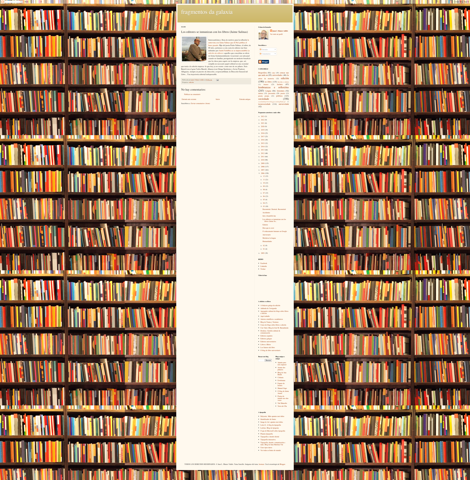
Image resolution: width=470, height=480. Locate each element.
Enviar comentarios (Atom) (200, 103)
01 (264, 249)
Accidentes (266, 212)
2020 (263, 126)
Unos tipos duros (266, 447)
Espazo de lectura (281, 384)
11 (264, 179)
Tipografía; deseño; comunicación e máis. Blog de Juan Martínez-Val (272, 443)
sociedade (263, 98)
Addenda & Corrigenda (268, 308)
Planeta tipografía (266, 434)
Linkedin (263, 266)
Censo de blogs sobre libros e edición (273, 325)
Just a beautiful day (269, 216)
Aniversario (267, 235)
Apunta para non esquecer (282, 363)
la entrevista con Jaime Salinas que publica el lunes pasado (228, 42)
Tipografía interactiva (268, 439)
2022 (263, 120)
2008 (263, 166)
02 (264, 245)
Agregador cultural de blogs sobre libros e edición (274, 312)
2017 (263, 136)
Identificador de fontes (268, 419)
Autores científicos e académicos (271, 319)
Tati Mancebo (282, 403)
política (279, 95)
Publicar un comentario (192, 94)
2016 (263, 140)
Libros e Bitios (265, 344)
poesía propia (263, 96)
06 (264, 196)
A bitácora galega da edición (270, 305)
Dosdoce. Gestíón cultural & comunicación (270, 332)
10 (264, 183)
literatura (280, 90)
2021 (263, 123)
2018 (263, 133)
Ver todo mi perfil (276, 34)
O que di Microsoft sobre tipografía (272, 431)
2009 (263, 163)
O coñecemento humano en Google (275, 231)
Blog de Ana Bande (282, 373)
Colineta (280, 377)
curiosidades (277, 75)
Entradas (264, 49)
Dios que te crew (268, 228)
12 (264, 176)
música (260, 93)
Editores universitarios (268, 341)
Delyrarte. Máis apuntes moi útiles (272, 416)
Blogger (282, 464)
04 (264, 203)
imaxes (266, 84)
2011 (263, 156)
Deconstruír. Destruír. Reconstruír (274, 209)
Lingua (268, 90)
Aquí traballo (265, 316)
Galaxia (265, 224)
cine (273, 73)
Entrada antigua (244, 99)
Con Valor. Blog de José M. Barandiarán (274, 328)
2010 (263, 160)
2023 (263, 116)
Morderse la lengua (269, 238)
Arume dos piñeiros (281, 368)
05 (264, 199)
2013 (263, 150)
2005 (263, 253)
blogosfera (262, 72)
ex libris (268, 81)
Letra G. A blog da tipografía (270, 425)
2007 (263, 170)
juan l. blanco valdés (197, 80)
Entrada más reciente (189, 99)
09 (264, 186)
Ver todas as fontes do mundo (270, 450)
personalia (271, 93)
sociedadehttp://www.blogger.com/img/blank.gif (271, 102)
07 (264, 193)
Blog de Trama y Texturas (269, 322)
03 (264, 206)
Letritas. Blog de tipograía (269, 428)
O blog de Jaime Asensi (283, 392)
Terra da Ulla (282, 406)
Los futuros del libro (267, 347)
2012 (263, 153)
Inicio (218, 99)
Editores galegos (266, 338)
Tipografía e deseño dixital (269, 436)
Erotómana (281, 380)
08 (264, 189)
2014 (263, 146)
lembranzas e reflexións (273, 87)
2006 (263, 173)
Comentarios (265, 54)
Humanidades (267, 241)
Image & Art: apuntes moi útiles (271, 422)
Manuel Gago (282, 388)
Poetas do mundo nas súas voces (283, 398)
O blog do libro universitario (270, 350)
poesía (283, 93)
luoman (261, 464)
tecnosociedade (264, 104)
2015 (263, 143)
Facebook (263, 263)
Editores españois (266, 336)
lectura (279, 84)
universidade (284, 104)
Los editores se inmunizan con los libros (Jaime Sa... (274, 220)
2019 (263, 130)
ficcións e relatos (283, 82)
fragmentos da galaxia (207, 11)
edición (191, 82)
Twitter (262, 269)
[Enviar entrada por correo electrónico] (217, 80)
